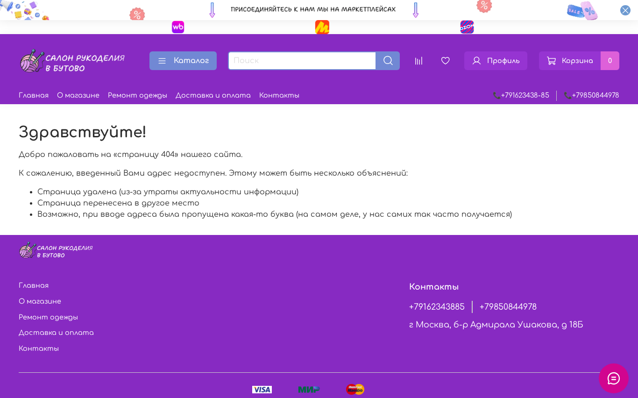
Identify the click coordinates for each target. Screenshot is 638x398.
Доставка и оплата (213, 95)
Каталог (191, 61)
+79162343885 (437, 307)
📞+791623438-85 (521, 95)
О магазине (78, 95)
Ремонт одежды (137, 95)
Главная (34, 95)
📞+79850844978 (591, 95)
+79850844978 (508, 307)
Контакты (279, 95)
